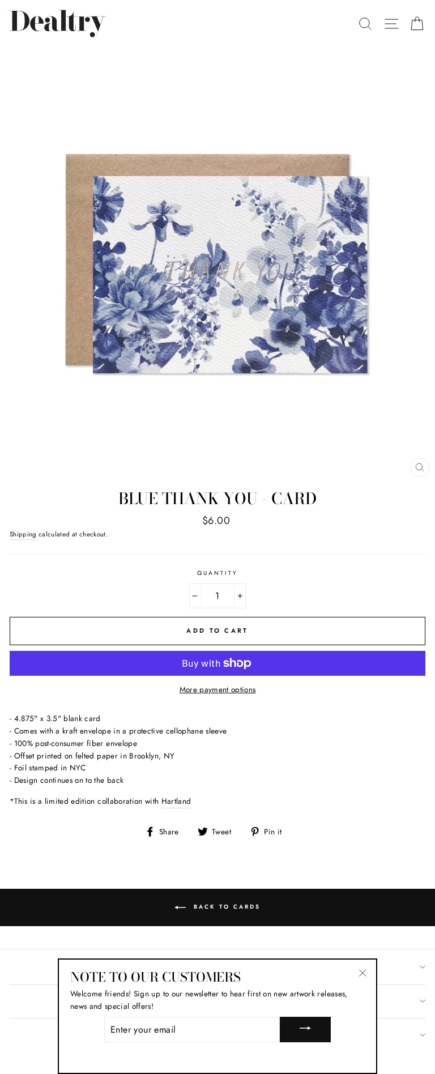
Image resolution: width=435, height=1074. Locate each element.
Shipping (23, 534)
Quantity (217, 573)
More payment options (218, 689)
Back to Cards (225, 907)
